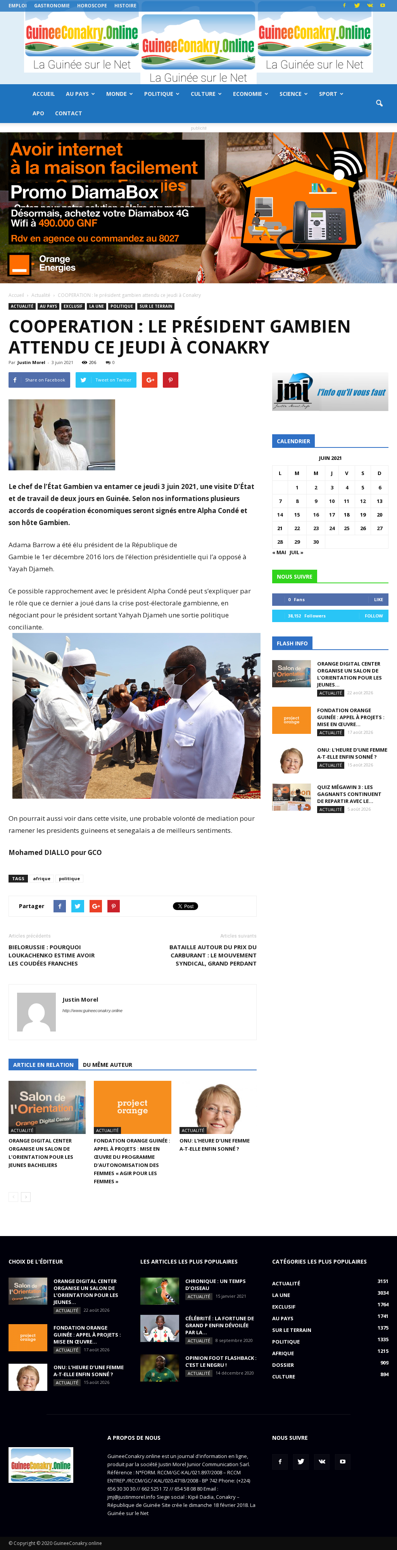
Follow (374, 616)
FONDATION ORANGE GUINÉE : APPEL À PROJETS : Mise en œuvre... (351, 717)
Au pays (77, 93)
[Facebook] (344, 6)
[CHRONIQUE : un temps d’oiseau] (159, 1291)
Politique (158, 93)
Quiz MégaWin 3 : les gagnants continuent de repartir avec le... (349, 794)
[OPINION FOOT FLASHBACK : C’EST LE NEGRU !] (159, 1368)
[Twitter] (357, 6)
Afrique (283, 1353)
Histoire (125, 5)
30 (316, 541)
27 (379, 528)
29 (297, 541)
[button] (379, 103)
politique (69, 878)
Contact (68, 113)
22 (297, 528)
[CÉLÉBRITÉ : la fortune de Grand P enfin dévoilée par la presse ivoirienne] (159, 1328)
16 (316, 514)
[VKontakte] (370, 6)
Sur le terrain (156, 306)
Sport (328, 93)
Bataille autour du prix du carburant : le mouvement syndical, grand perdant (213, 955)
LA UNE (96, 306)
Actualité (22, 306)
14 (280, 514)
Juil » (297, 552)
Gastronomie (52, 5)
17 (332, 514)
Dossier (283, 1364)
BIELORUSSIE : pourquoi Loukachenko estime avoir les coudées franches (52, 955)
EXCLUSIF (73, 306)
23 (316, 528)
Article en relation (43, 1064)
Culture (203, 93)
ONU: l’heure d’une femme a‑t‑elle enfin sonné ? (352, 753)
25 (346, 528)
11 (346, 501)
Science (291, 93)
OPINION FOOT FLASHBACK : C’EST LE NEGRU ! (221, 1361)
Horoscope (92, 5)
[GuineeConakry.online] (198, 48)
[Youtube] (382, 6)
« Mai (279, 552)
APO (38, 113)
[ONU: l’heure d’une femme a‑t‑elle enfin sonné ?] (218, 1107)
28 (280, 541)
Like (378, 599)
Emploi (18, 5)
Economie (247, 93)
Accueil (44, 93)
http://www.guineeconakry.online (92, 1010)
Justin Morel (31, 362)
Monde (116, 93)
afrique (41, 878)
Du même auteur (107, 1064)
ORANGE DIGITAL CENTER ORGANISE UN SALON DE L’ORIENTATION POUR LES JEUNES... (349, 674)
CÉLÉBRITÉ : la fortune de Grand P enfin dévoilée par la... (219, 1325)
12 (363, 501)
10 (332, 501)
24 (332, 528)
